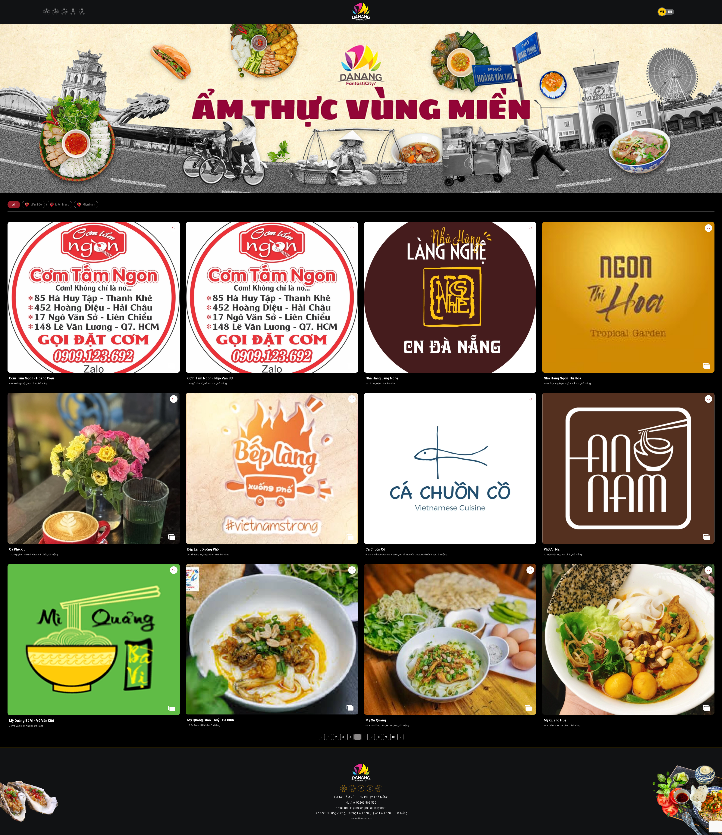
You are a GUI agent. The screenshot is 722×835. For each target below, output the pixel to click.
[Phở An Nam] (628, 468)
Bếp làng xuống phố (203, 549)
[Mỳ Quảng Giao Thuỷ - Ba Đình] (272, 639)
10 (393, 737)
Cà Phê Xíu (17, 549)
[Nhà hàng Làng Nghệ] (450, 297)
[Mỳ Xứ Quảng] (450, 639)
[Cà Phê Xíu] (94, 468)
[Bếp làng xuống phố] (272, 468)
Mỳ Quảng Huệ (555, 720)
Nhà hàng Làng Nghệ (382, 378)
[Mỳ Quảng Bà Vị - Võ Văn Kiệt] (94, 640)
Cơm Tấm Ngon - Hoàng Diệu (31, 378)
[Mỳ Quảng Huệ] (628, 639)
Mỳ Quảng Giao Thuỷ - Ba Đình (210, 720)
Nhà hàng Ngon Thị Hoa (562, 378)
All (13, 204)
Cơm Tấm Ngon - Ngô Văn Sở (210, 378)
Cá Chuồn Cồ (375, 549)
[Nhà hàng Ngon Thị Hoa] (628, 297)
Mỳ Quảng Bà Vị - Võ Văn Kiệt (31, 721)
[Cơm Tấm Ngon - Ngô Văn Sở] (272, 297)
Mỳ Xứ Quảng (376, 720)
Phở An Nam (553, 549)
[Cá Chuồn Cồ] (450, 468)
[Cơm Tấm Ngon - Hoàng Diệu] (94, 297)
